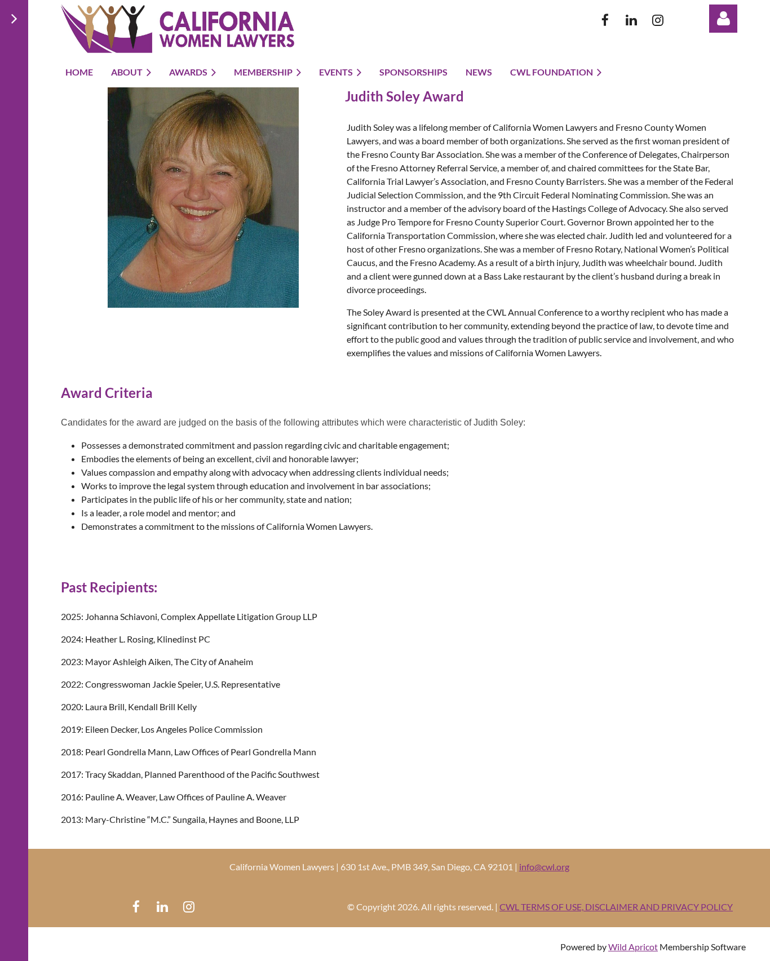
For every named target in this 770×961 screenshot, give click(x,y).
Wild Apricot (633, 946)
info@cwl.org (544, 866)
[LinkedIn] (631, 20)
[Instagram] (658, 20)
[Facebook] (605, 20)
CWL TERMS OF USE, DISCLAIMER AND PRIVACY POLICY (616, 906)
